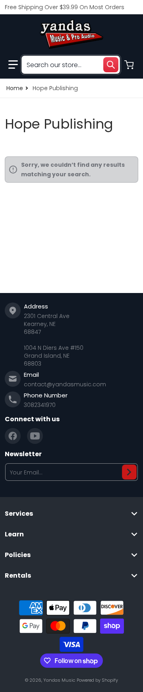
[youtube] (35, 436)
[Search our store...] (110, 64)
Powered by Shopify (97, 680)
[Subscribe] (129, 472)
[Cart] (130, 64)
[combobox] (70, 65)
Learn (14, 534)
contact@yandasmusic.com (65, 384)
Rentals (18, 576)
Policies (18, 555)
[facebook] (13, 436)
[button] (13, 65)
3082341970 (40, 405)
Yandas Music (59, 680)
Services (19, 514)
